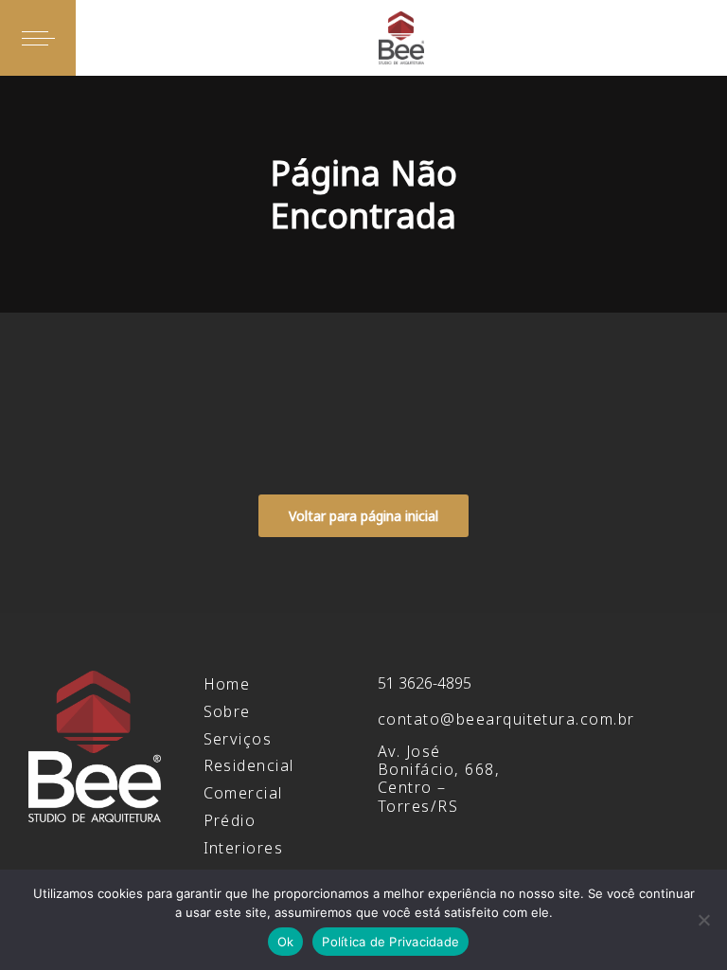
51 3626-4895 (424, 683)
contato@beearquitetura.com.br (506, 719)
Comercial (243, 792)
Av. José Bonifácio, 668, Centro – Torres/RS (439, 779)
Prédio (230, 820)
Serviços (238, 738)
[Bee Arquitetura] (401, 37)
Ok (285, 941)
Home (227, 684)
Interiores (244, 847)
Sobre (227, 711)
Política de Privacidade (390, 941)
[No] (703, 919)
